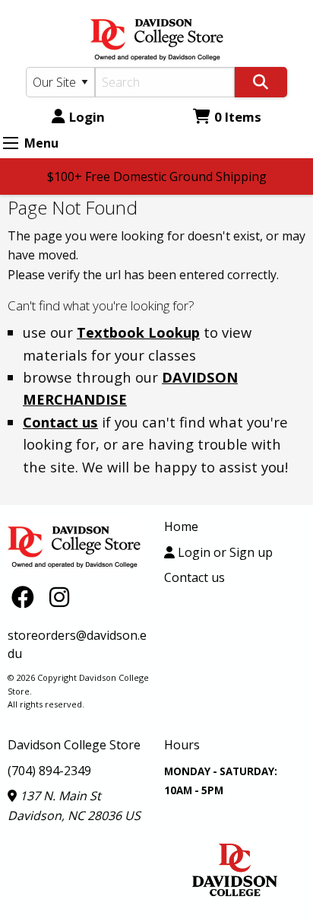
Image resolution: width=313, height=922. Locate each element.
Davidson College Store (74, 744)
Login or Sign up (224, 552)
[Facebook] (26, 597)
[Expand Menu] (10, 143)
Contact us (60, 421)
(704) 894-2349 (49, 770)
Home (181, 526)
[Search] (261, 82)
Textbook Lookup (138, 332)
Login (87, 117)
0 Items (237, 117)
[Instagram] (59, 597)
